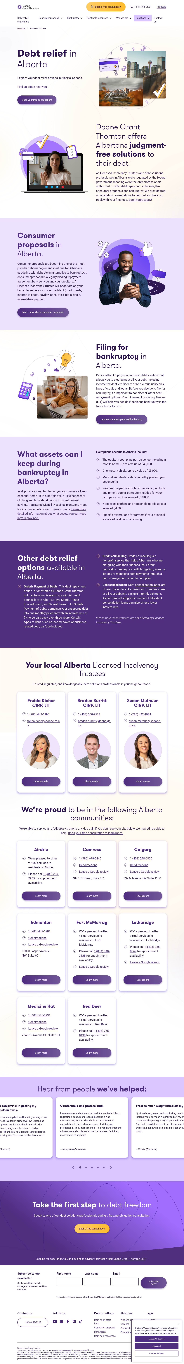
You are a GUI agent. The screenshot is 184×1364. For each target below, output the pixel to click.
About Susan (143, 781)
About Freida (41, 781)
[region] (156, 1341)
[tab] (80, 1167)
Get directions (88, 865)
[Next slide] (111, 1167)
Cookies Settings (156, 1353)
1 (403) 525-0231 (39, 1015)
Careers (126, 1323)
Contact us (158, 20)
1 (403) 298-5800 (141, 858)
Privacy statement (65, 1350)
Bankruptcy (100, 1331)
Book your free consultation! (37, 99)
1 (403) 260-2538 (89, 714)
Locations (21, 28)
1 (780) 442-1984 (140, 714)
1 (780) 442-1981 (39, 931)
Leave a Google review (94, 871)
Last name (91, 1273)
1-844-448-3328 (32, 1322)
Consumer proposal (104, 1327)
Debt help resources (105, 1336)
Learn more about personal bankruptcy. (122, 419)
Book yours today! (140, 199)
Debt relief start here (102, 1321)
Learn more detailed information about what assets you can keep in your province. (51, 513)
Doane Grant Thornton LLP (130, 1258)
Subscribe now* (153, 1282)
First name (64, 1273)
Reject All (156, 1346)
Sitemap (151, 1319)
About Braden (92, 781)
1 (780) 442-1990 (38, 714)
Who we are (126, 1319)
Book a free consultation (92, 1228)
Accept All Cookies (157, 1339)
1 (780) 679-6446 (90, 858)
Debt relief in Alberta (38, 28)
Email (116, 1273)
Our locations (127, 1328)
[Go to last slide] (73, 1167)
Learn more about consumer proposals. (43, 312)
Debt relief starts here (23, 20)
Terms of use (83, 1350)
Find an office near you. (32, 86)
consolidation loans (148, 585)
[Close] (178, 1324)
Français (161, 6)
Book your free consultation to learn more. (95, 833)
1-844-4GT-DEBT (142, 6)
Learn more (41, 895)
